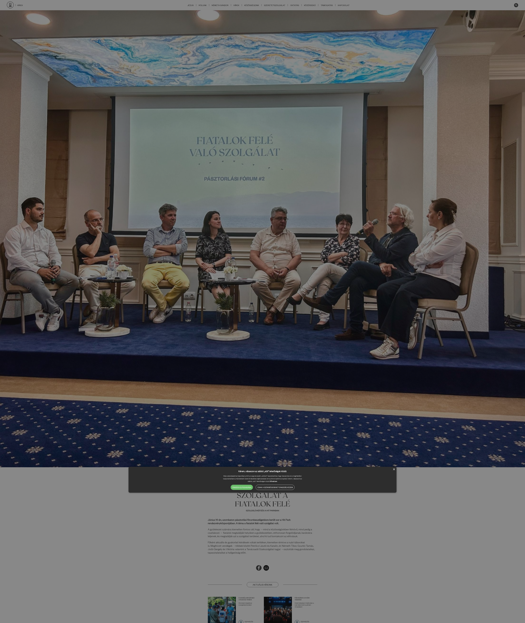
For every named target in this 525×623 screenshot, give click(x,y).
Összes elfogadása (241, 487)
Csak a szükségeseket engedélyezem (275, 487)
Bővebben (273, 481)
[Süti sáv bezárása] (394, 469)
